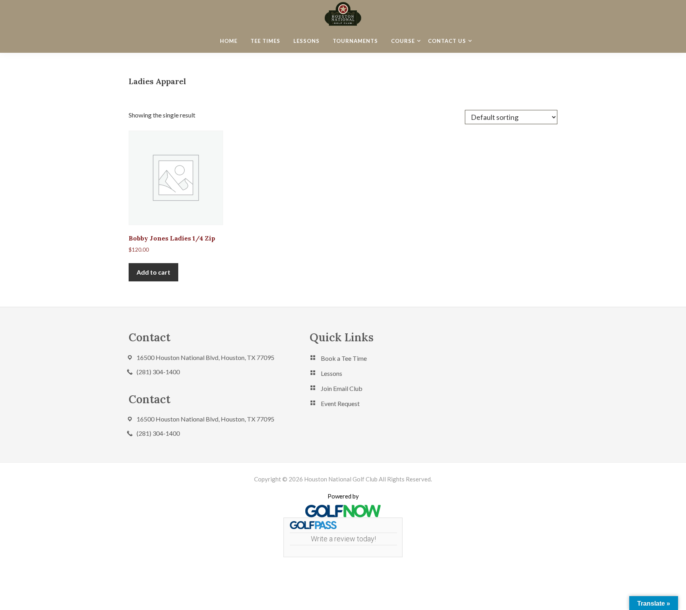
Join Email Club (341, 388)
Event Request (340, 403)
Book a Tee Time (344, 358)
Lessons (331, 373)
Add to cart (153, 272)
